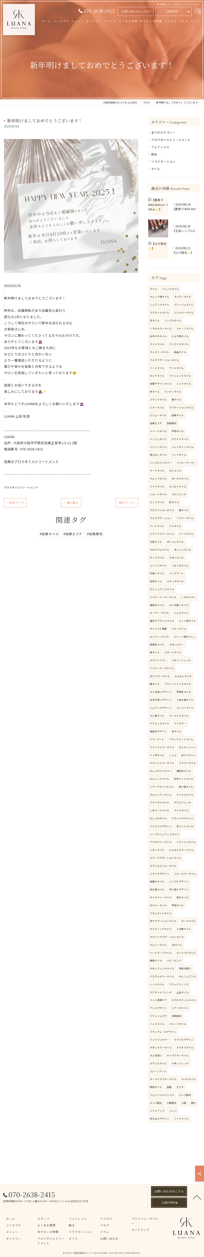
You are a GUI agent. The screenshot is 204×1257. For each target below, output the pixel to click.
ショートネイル (158, 494)
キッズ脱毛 (156, 1102)
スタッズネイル (175, 581)
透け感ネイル (185, 786)
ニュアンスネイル (159, 304)
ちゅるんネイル (183, 676)
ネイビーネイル (182, 296)
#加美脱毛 (95, 533)
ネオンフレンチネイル (162, 968)
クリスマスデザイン (161, 826)
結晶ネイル (180, 352)
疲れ (193, 1102)
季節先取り (185, 968)
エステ (180, 1087)
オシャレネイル (175, 541)
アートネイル (157, 526)
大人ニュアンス (187, 976)
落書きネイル (157, 881)
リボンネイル (157, 850)
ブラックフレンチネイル (177, 683)
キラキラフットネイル (184, 1000)
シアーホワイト (180, 1008)
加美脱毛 (172, 423)
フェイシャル (160, 147)
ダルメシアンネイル (161, 794)
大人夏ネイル (157, 715)
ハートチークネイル (161, 952)
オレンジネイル (182, 549)
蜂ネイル (176, 399)
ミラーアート (157, 739)
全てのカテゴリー (163, 132)
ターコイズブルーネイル (163, 1079)
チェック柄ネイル (159, 296)
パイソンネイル (158, 447)
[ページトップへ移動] (197, 1197)
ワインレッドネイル (180, 375)
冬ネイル (155, 320)
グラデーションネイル (181, 407)
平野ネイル (178, 431)
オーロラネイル (180, 478)
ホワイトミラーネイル (162, 763)
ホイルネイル (188, 1079)
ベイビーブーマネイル (162, 668)
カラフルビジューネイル (163, 865)
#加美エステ (72, 533)
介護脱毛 (172, 1102)
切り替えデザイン (179, 889)
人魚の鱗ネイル (185, 699)
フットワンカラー (159, 1039)
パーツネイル (186, 533)
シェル (173, 755)
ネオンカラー (176, 644)
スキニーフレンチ (181, 660)
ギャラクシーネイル (161, 897)
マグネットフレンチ (161, 992)
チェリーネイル (158, 944)
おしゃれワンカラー (161, 770)
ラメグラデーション (161, 518)
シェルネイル (181, 612)
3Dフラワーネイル (160, 676)
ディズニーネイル (159, 352)
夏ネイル (155, 652)
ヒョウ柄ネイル (180, 336)
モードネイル (188, 921)
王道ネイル (156, 541)
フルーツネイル (177, 1023)
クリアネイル (157, 486)
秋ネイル (176, 731)
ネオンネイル (176, 557)
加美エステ (156, 423)
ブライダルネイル (159, 802)
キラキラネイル (185, 1047)
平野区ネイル (184, 691)
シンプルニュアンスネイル (164, 834)
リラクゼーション (163, 161)
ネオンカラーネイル (161, 1047)
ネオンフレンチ (180, 1063)
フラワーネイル (185, 518)
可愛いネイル (157, 573)
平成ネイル (178, 905)
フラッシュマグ (158, 1016)
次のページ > (127, 503)
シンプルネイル (172, 320)
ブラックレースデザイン (163, 1031)
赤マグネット (188, 755)
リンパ (173, 1110)
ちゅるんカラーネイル (181, 850)
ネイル (155, 169)
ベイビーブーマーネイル (163, 597)
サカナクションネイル (162, 510)
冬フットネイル (185, 826)
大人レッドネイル (159, 778)
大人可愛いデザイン (161, 691)
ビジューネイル (158, 415)
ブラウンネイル (187, 763)
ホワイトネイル (180, 439)
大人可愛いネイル (179, 605)
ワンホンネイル (172, 391)
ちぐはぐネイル (177, 486)
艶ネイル (155, 683)
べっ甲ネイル (157, 755)
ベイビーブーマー (186, 462)
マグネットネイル (159, 312)
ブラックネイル (158, 399)
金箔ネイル (156, 581)
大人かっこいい (187, 747)
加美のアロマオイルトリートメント (31, 461)
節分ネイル (183, 897)
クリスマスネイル (179, 344)
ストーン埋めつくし (185, 636)
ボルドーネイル (158, 905)
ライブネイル (181, 810)
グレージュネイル (183, 304)
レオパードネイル (159, 810)
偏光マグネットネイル (162, 620)
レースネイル (157, 984)
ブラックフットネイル (181, 739)
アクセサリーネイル (161, 842)
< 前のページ (15, 503)
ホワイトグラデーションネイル (167, 936)
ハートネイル (157, 368)
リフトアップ (157, 1110)
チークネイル (157, 470)
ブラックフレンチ (178, 984)
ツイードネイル (158, 431)
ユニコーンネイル (159, 636)
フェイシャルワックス (162, 1095)
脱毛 (154, 154)
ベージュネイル (158, 439)
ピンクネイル (157, 502)
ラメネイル (175, 526)
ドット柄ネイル (187, 620)
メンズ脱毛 (185, 1095)
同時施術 (176, 1016)
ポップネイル (157, 557)
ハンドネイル (157, 1023)
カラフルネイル (158, 1063)
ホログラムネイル (159, 549)
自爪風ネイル (157, 889)
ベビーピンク (174, 960)
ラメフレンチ (179, 494)
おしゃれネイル (158, 818)
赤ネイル (155, 391)
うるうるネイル (180, 565)
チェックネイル (158, 478)
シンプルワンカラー (161, 462)
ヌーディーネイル (159, 612)
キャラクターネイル (178, 1055)
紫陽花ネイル (157, 644)
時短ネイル (156, 1087)
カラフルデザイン (184, 1039)
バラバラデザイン (159, 873)
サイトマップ (140, 1230)
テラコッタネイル (159, 723)
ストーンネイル (185, 328)
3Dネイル (177, 944)
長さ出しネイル (158, 454)
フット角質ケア (158, 1000)
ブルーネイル (179, 628)
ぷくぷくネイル (185, 707)
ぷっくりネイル (158, 565)
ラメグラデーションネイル (164, 360)
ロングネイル (157, 375)
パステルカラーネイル (162, 976)
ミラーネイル (157, 407)
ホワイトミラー (158, 660)
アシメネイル (176, 368)
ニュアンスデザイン (161, 707)
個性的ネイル (184, 770)
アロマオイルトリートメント (21, 487)
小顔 (183, 1102)
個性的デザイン (158, 731)
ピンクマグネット (186, 952)
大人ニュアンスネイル (162, 589)
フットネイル (181, 1118)
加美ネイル (178, 415)
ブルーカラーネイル (185, 873)
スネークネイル (172, 652)
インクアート (176, 573)
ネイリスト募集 (158, 628)
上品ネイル (183, 992)
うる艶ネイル (183, 929)
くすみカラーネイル (161, 328)
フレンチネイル (170, 289)
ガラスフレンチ (182, 802)
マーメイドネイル (179, 715)
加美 (169, 1087)
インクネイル (179, 454)
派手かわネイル (158, 336)
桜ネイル (174, 502)
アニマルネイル (185, 794)
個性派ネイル (157, 605)
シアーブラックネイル (162, 786)
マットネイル (157, 344)
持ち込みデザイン (159, 1118)
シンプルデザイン (179, 881)
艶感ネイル (156, 960)
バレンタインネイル (183, 447)
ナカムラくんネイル (161, 913)
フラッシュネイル (186, 842)
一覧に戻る (71, 503)
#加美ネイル (49, 533)
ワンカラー (180, 723)
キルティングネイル (161, 929)
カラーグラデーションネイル (165, 857)
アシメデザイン (158, 1008)
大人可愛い (156, 1055)
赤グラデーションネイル (163, 921)
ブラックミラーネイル (162, 747)
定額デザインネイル (161, 383)
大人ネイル (175, 470)
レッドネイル (184, 383)
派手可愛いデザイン (161, 699)
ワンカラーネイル (184, 312)
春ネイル (184, 510)
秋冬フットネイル (184, 778)
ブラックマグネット (183, 818)
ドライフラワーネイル (162, 533)
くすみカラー (188, 597)
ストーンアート (158, 1071)
